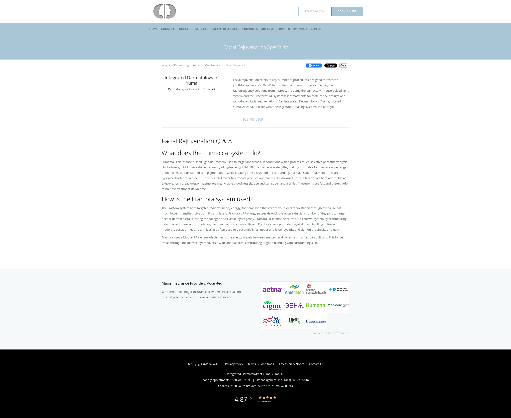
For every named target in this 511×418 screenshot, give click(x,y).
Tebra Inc (214, 364)
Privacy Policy (234, 364)
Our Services (212, 65)
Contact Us (316, 364)
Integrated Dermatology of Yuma (180, 65)
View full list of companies (331, 333)
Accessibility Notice (291, 364)
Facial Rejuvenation (237, 65)
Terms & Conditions (261, 364)
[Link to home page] (158, 11)
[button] (253, 119)
